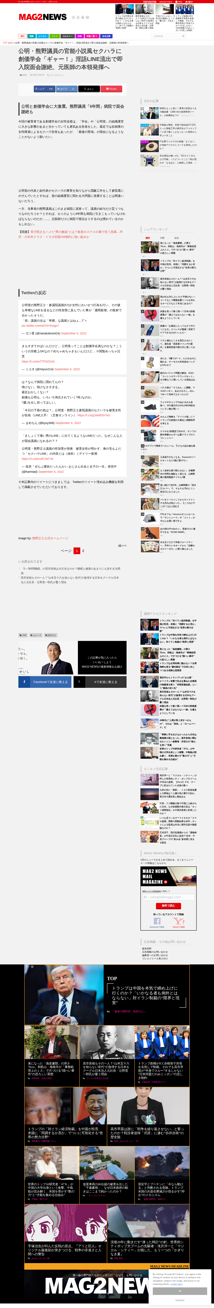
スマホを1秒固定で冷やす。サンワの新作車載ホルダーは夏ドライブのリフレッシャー (178, 434)
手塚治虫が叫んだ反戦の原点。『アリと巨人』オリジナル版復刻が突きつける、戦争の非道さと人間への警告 (64, 1250)
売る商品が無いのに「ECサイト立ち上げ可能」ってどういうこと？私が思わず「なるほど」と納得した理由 (178, 159)
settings (179, 1300)
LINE (24, 635)
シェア (40, 89)
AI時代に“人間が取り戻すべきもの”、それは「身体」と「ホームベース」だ (178, 724)
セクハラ (37, 635)
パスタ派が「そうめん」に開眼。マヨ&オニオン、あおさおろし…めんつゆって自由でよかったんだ (177, 391)
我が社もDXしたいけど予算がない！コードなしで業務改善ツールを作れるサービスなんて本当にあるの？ (178, 300)
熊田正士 (51, 635)
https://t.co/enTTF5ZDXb (38, 361)
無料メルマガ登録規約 (151, 891)
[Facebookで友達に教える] (44, 676)
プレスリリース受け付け (155, 958)
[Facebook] (73, 17)
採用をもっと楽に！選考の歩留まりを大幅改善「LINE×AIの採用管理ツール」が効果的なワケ (178, 112)
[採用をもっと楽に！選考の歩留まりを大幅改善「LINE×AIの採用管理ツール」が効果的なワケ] (150, 118)
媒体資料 (146, 948)
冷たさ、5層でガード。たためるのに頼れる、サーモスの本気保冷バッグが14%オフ (178, 361)
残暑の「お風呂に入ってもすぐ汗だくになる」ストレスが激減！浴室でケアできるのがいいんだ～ (177, 329)
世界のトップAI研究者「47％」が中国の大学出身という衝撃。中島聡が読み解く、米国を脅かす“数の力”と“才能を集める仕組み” (51, 1190)
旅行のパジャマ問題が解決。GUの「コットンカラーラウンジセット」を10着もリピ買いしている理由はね (177, 376)
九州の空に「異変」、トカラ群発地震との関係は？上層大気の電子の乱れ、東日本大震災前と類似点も (178, 793)
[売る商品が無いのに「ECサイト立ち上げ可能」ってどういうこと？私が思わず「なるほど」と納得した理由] (150, 165)
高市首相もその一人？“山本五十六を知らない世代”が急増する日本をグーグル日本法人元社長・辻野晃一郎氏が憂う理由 (144, 22)
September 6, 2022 (74, 333)
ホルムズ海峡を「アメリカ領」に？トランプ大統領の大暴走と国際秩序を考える (177, 420)
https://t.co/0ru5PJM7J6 (37, 459)
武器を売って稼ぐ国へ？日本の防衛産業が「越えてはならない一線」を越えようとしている (177, 314)
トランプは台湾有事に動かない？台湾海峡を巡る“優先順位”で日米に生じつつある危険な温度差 (178, 667)
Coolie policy (177, 1284)
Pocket (112, 89)
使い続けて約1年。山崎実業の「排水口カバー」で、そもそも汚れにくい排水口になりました (178, 488)
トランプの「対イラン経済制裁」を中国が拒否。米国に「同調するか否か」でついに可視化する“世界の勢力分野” (65, 1133)
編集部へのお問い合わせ (155, 955)
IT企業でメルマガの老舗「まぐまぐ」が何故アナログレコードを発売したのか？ (178, 145)
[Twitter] (78, 17)
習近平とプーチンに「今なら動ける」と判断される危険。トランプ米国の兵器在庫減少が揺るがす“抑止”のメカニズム (161, 1190)
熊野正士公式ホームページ (50, 538)
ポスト (90, 89)
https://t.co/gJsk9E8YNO (93, 415)
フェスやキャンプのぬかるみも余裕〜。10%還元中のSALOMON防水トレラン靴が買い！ (177, 405)
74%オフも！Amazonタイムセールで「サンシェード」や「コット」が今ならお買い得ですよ (177, 517)
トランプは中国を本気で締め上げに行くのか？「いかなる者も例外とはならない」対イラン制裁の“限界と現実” (124, 22)
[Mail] (87, 17)
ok (180, 1291)
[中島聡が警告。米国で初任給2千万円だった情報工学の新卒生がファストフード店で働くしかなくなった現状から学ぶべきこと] (150, 135)
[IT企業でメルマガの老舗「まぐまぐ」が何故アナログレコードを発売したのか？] (150, 151)
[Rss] (83, 17)
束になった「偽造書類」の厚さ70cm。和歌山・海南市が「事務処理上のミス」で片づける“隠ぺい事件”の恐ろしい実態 (51, 1069)
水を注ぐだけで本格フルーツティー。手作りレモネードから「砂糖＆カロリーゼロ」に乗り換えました (177, 545)
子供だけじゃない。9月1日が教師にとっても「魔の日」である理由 (165, 19)
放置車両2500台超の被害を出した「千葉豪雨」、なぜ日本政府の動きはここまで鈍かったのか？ (105, 1188)
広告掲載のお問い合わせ (155, 952)
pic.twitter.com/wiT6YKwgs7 (40, 325)
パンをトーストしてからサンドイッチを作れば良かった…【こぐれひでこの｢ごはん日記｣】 (177, 503)
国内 (25, 75)
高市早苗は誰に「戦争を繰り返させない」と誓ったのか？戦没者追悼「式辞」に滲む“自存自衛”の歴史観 (147, 1133)
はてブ (63, 89)
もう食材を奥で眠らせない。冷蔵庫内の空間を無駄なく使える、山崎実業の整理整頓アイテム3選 (177, 473)
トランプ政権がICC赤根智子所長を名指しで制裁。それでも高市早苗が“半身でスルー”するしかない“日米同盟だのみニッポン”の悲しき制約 (185, 23)
